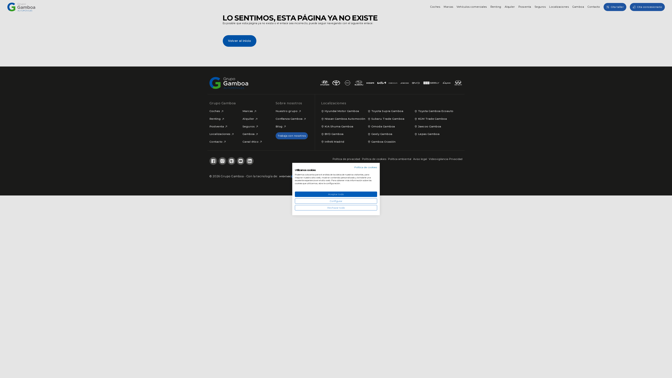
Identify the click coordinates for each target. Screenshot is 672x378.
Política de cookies (365, 167)
